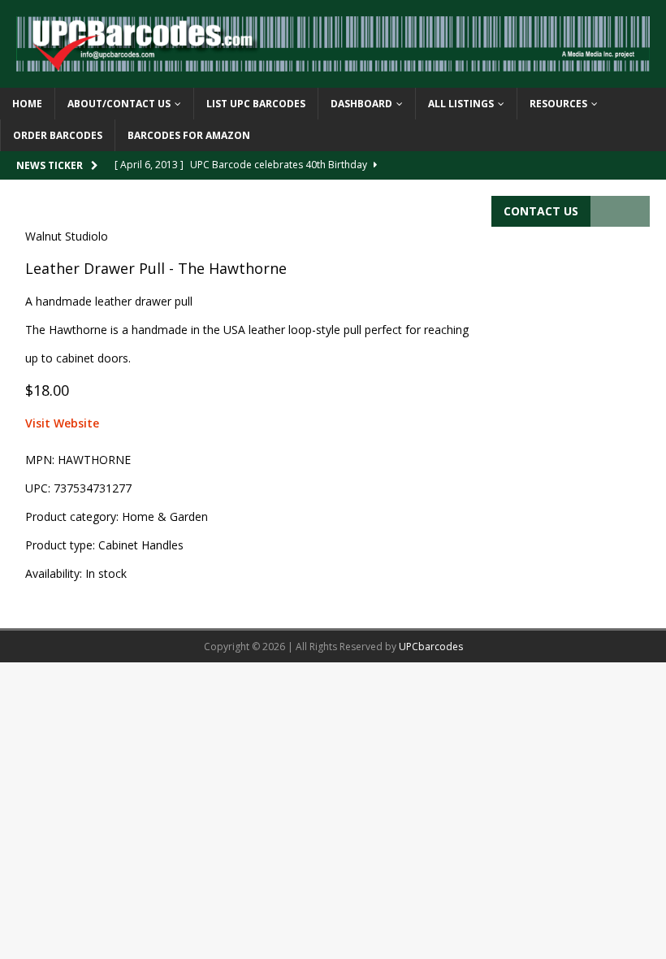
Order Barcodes (57, 135)
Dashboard (361, 104)
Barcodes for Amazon (189, 135)
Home (27, 104)
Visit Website (62, 423)
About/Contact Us (119, 104)
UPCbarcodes (431, 646)
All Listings (461, 104)
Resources (558, 104)
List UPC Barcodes (255, 104)
